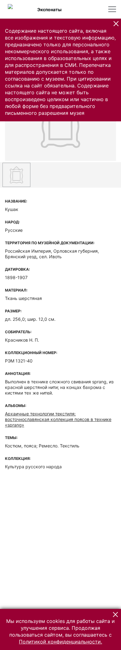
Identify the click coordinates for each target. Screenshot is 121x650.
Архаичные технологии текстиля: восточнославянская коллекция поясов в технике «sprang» (58, 419)
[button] (116, 23)
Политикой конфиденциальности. (60, 641)
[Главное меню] (112, 9)
